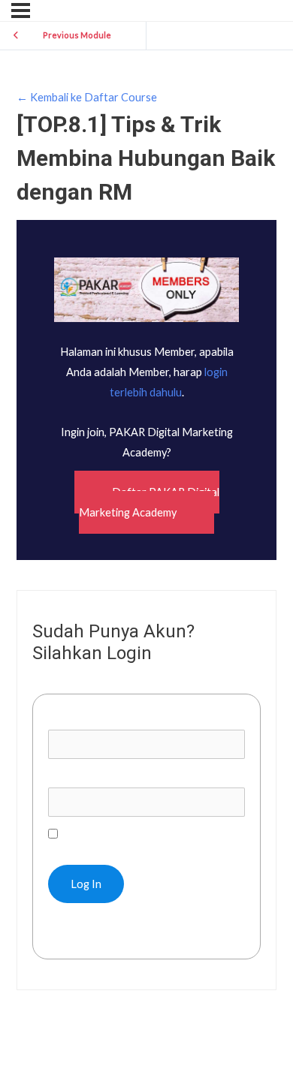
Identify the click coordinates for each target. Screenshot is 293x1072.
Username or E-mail (95, 719)
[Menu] (20, 10)
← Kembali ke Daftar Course (87, 97)
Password (73, 776)
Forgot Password (99, 933)
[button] (146, 502)
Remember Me (94, 834)
